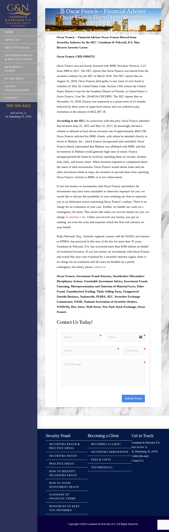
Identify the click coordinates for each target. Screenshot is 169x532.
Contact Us (137, 460)
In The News (14, 78)
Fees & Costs (101, 459)
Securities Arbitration (109, 451)
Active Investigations (17, 88)
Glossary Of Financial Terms (62, 496)
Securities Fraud (63, 455)
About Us (12, 39)
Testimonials (102, 467)
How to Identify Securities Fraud (63, 473)
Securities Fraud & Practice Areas (19, 57)
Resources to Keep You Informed (64, 508)
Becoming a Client (14, 69)
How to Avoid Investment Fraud (64, 485)
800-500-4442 (19, 105)
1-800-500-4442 (140, 456)
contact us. (99, 267)
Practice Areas (61, 463)
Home (9, 32)
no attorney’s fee (75, 217)
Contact (12, 98)
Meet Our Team (17, 47)
